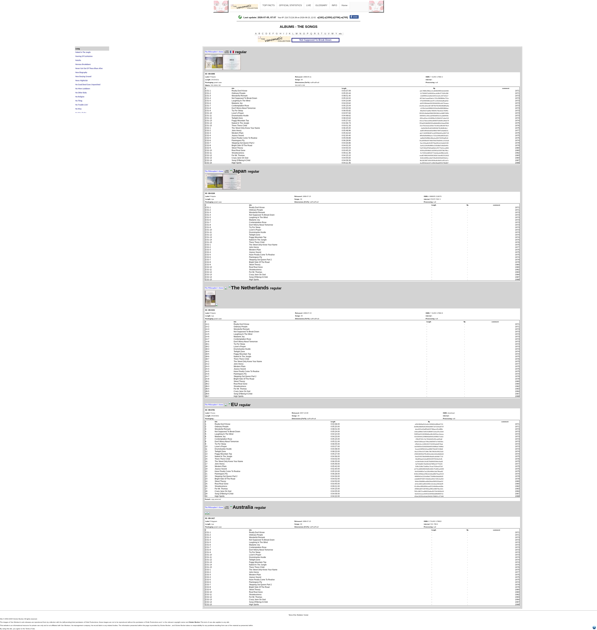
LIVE (308, 5)
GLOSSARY (321, 5)
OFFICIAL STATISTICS (290, 5)
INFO (334, 5)
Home (344, 5)
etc (340, 33)
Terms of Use (292, 615)
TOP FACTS (268, 5)
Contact (306, 615)
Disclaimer (300, 615)
